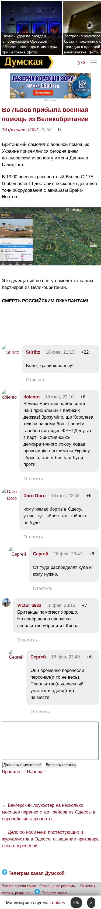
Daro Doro (34, 495)
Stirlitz (33, 352)
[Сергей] (17, 554)
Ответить (36, 379)
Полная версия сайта (18, 886)
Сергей (40, 553)
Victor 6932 (29, 605)
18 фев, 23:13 (61, 605)
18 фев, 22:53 (65, 495)
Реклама (50, 100)
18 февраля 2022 (20, 129)
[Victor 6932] (6, 605)
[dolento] (9, 397)
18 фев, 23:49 (65, 656)
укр (81, 62)
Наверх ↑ (36, 771)
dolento (31, 396)
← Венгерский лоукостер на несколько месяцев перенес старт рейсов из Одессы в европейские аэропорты (48, 812)
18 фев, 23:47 (68, 553)
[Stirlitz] (10, 352)
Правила (11, 771)
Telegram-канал (54, 893)
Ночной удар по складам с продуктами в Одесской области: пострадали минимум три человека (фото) (29, 44)
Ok (76, 902)
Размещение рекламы (57, 886)
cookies (57, 902)
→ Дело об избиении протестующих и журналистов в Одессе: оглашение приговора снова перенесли (50, 839)
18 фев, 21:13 (60, 352)
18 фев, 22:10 (59, 396)
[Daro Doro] (9, 498)
